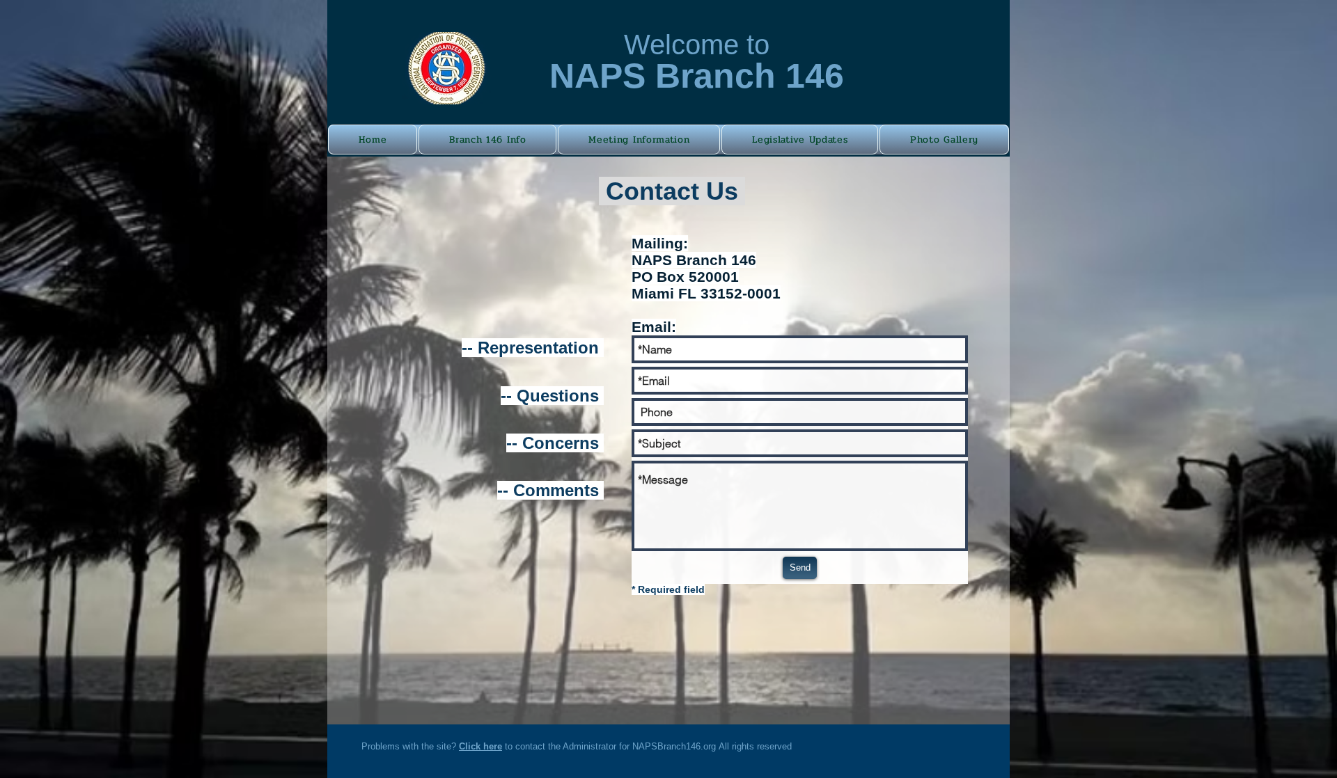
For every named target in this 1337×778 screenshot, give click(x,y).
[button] (487, 139)
